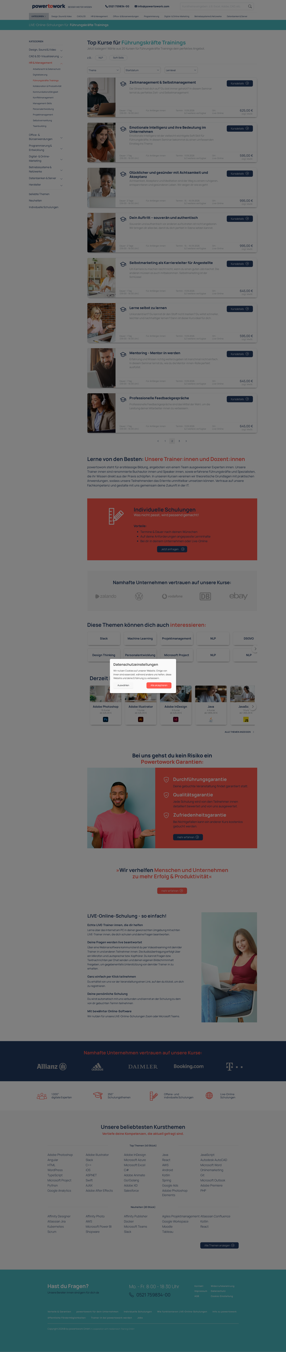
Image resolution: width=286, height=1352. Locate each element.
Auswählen (123, 685)
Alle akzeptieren (159, 685)
